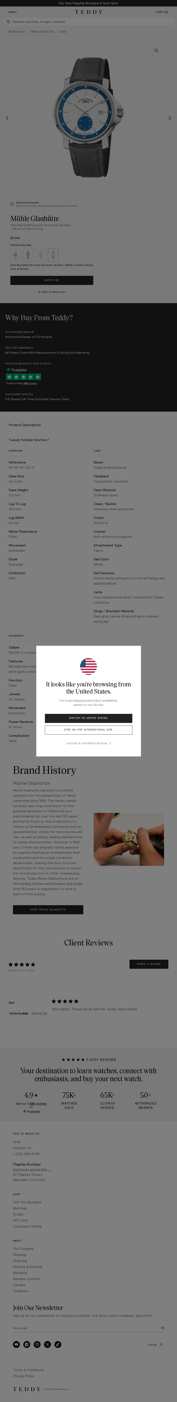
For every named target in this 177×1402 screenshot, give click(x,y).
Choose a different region (86, 743)
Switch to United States (88, 718)
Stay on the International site (88, 730)
